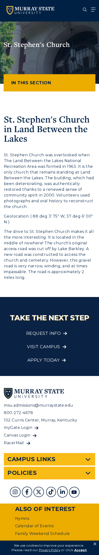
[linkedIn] (63, 492)
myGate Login (18, 427)
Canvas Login (17, 435)
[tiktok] (51, 492)
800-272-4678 (18, 412)
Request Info (43, 333)
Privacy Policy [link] (49, 550)
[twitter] (39, 492)
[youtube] (74, 492)
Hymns (22, 518)
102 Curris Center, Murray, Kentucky (40, 420)
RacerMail (14, 443)
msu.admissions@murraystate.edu (38, 405)
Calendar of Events (34, 526)
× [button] (95, 544)
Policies (22, 472)
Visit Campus (43, 346)
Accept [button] (80, 550)
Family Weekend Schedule (42, 533)
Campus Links (31, 459)
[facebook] (27, 492)
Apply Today (43, 360)
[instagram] (16, 492)
